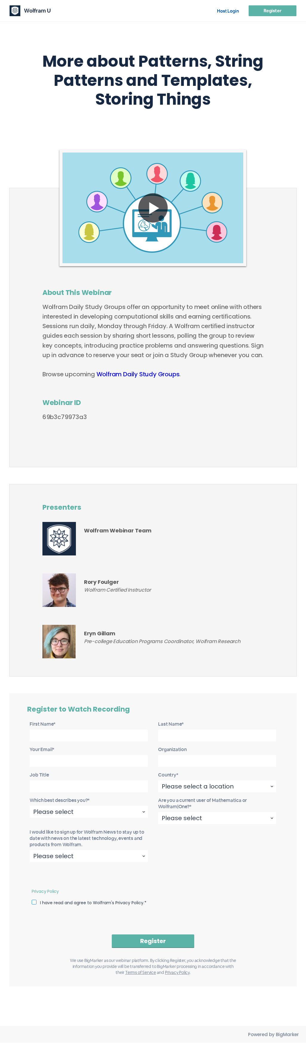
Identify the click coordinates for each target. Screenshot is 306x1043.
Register (272, 10)
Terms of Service (140, 972)
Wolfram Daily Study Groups (138, 374)
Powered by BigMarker (273, 1034)
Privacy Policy (45, 891)
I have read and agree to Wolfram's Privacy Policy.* (93, 903)
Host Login (228, 11)
